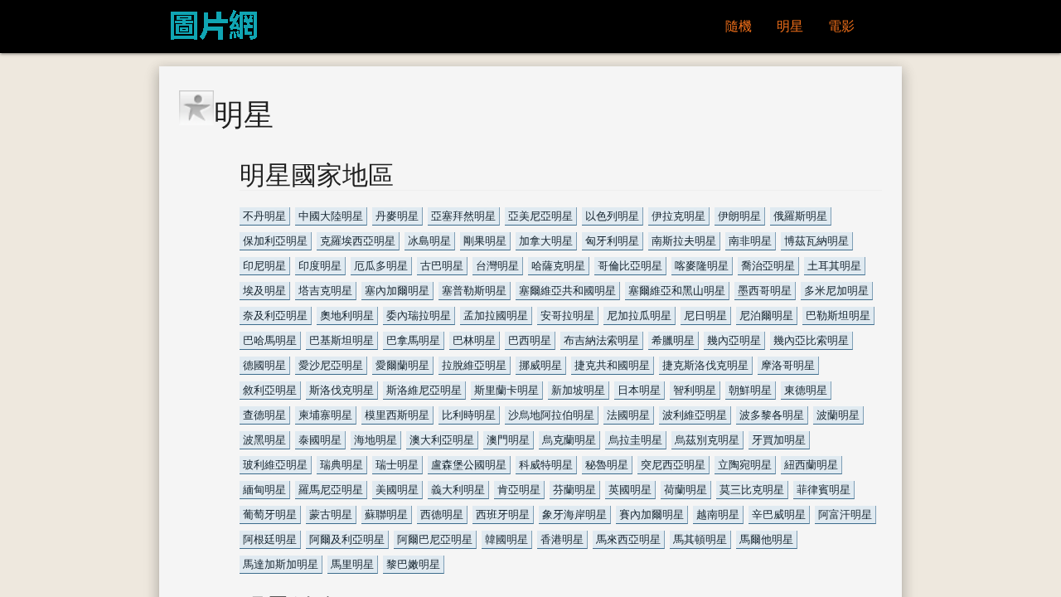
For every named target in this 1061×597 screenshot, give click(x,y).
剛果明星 (484, 241)
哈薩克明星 (558, 266)
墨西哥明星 (765, 290)
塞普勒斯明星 (474, 290)
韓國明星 (506, 539)
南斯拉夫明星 (684, 241)
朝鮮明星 (750, 390)
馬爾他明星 (766, 539)
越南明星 (717, 514)
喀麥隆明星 (702, 266)
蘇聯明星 (386, 514)
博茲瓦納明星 (816, 241)
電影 (841, 26)
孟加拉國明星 (495, 315)
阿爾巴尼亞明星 (434, 539)
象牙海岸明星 (574, 514)
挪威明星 (540, 365)
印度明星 (320, 266)
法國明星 (628, 415)
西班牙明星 (503, 514)
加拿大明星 (546, 241)
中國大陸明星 (330, 216)
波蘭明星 (838, 415)
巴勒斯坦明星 (838, 315)
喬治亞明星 (768, 266)
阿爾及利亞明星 (347, 539)
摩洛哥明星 (788, 365)
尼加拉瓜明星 (639, 315)
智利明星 (694, 390)
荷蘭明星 (685, 489)
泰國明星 (320, 440)
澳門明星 (508, 440)
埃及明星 (264, 290)
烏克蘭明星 (569, 440)
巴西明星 (529, 340)
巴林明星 (474, 340)
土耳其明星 (834, 266)
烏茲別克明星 (707, 440)
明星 (790, 26)
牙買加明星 (779, 440)
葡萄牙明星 (270, 514)
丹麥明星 (397, 216)
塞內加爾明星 (397, 290)
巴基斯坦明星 (341, 340)
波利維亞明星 (694, 415)
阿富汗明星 (845, 514)
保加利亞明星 (275, 241)
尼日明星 (705, 315)
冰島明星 (429, 241)
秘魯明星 (606, 465)
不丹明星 (264, 216)
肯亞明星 (518, 489)
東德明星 (805, 390)
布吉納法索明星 (601, 340)
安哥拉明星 (567, 315)
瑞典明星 (341, 465)
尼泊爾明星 (766, 315)
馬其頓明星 (700, 539)
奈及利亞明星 (275, 315)
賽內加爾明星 (651, 514)
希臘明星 (673, 340)
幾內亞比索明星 (811, 340)
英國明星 (630, 489)
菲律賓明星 (823, 489)
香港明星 (562, 539)
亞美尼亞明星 (540, 216)
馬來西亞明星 (628, 539)
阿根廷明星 (270, 539)
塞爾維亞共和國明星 (567, 290)
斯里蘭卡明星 (506, 390)
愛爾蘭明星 (402, 365)
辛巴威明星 (779, 514)
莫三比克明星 (751, 489)
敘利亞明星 (270, 390)
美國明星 (397, 489)
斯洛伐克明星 (341, 390)
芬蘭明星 (574, 489)
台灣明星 (497, 266)
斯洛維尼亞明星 (424, 390)
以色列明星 (612, 216)
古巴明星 (441, 266)
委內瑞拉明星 (418, 315)
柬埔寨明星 (325, 415)
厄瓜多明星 (381, 266)
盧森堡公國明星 (468, 465)
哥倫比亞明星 (630, 266)
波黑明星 (264, 440)
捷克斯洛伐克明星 (705, 365)
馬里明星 (352, 564)
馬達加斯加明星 (280, 564)
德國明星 (264, 365)
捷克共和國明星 (612, 365)
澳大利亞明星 (441, 440)
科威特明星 (546, 465)
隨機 (738, 26)
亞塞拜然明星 (463, 216)
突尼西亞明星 (673, 465)
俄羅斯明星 (800, 216)
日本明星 (639, 390)
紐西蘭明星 (811, 465)
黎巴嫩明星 (413, 564)
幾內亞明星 (734, 340)
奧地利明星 (347, 315)
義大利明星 (458, 489)
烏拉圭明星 (635, 440)
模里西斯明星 (397, 415)
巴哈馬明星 (270, 340)
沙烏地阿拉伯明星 (551, 415)
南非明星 (750, 241)
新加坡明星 (578, 390)
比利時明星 (469, 415)
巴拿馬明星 (413, 340)
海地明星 (375, 440)
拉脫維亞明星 (474, 365)
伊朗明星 (739, 216)
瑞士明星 (397, 465)
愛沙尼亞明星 (330, 365)
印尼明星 (264, 266)
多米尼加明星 (836, 290)
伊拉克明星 (678, 216)
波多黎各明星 (771, 415)
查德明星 (264, 415)
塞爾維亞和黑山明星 (676, 290)
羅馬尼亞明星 (330, 489)
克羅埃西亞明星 (357, 241)
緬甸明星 (264, 489)
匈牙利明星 (612, 241)
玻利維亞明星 (275, 465)
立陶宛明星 (745, 465)
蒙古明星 (330, 514)
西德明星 (441, 514)
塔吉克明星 (325, 290)
